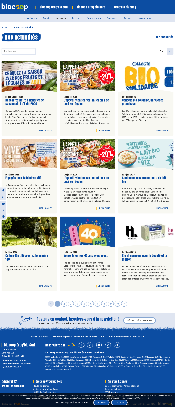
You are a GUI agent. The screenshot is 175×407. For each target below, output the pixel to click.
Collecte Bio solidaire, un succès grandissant (142, 102)
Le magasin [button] (29, 18)
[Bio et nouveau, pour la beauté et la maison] (145, 233)
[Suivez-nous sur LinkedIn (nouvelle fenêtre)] (3, 197)
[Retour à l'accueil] (18, 7)
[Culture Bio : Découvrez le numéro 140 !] (29, 233)
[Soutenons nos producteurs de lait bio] (145, 155)
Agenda (46, 18)
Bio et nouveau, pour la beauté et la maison (144, 257)
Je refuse (101, 402)
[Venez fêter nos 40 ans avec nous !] (87, 233)
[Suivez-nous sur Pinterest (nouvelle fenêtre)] (3, 216)
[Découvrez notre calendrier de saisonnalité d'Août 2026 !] (29, 77)
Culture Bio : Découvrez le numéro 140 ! (26, 257)
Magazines (112, 18)
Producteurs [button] (93, 18)
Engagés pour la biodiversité (23, 178)
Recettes (76, 18)
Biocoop (127, 18)
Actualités (61, 18)
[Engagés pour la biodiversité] (29, 155)
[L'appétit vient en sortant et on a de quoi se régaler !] (87, 77)
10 (117, 303)
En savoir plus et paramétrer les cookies (70, 402)
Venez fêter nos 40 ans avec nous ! (86, 256)
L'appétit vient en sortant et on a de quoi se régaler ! (86, 102)
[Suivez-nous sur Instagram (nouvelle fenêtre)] (3, 210)
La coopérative (144, 18)
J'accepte (119, 402)
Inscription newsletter (141, 320)
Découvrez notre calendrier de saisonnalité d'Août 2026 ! (24, 102)
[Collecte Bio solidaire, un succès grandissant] (145, 77)
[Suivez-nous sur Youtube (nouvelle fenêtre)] (3, 203)
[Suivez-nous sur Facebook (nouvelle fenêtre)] (3, 191)
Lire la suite (46, 130)
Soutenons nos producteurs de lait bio (144, 180)
